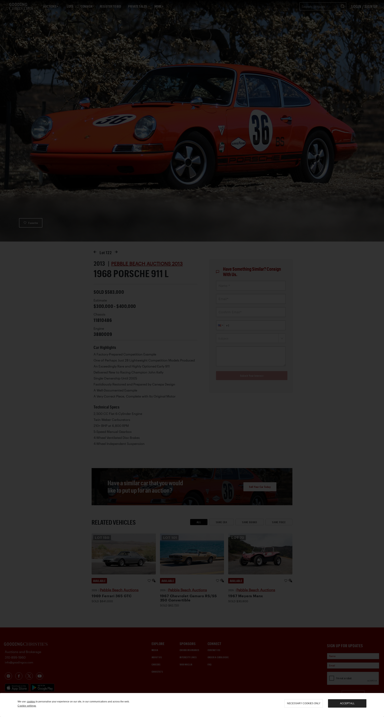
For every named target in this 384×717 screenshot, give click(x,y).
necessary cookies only (303, 703)
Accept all (347, 703)
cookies (31, 701)
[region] (192, 705)
